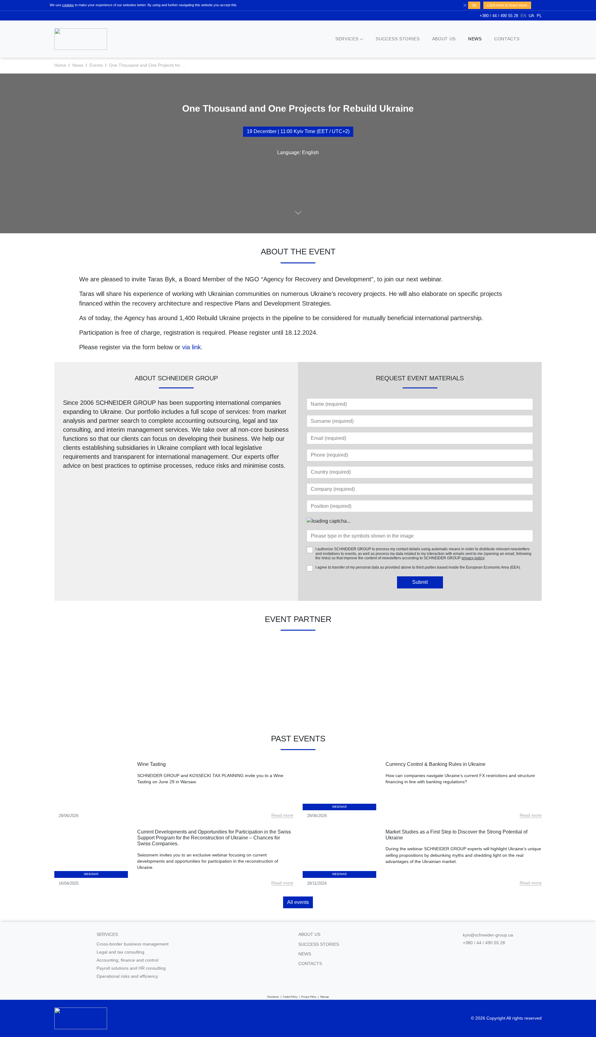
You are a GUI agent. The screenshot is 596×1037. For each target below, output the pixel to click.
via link (191, 347)
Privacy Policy (308, 996)
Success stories (397, 39)
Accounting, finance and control (127, 960)
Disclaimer (273, 996)
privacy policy (473, 558)
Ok (474, 5)
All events (298, 902)
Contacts (506, 39)
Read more (282, 815)
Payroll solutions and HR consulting (131, 968)
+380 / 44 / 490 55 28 (499, 15)
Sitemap (324, 996)
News (475, 39)
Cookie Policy (290, 996)
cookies (68, 5)
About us (444, 39)
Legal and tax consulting (120, 952)
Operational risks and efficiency (127, 976)
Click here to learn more (507, 5)
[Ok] (465, 5)
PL (539, 15)
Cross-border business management (133, 944)
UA (531, 15)
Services (346, 39)
